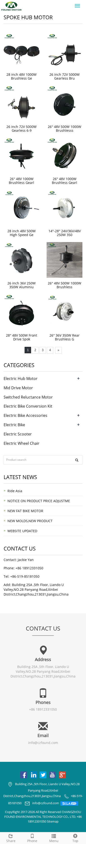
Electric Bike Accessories (25, 415)
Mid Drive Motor (18, 387)
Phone (32, 841)
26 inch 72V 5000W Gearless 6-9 (21, 128)
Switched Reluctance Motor (28, 397)
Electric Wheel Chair (21, 443)
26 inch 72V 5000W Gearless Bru (64, 76)
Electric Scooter (18, 434)
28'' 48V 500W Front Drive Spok (21, 337)
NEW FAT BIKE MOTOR (25, 511)
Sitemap (53, 821)
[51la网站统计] (69, 803)
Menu (54, 841)
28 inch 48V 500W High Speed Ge (21, 233)
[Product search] (76, 460)
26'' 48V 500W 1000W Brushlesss (64, 128)
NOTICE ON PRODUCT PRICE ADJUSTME (38, 501)
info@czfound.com (43, 742)
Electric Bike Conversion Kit (28, 406)
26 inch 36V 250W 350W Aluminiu (21, 285)
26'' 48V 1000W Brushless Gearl (21, 181)
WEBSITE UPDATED (22, 531)
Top (75, 841)
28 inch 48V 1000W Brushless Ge (21, 76)
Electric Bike (14, 424)
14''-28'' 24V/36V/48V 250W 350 (64, 233)
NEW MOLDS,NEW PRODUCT (30, 521)
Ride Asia (14, 491)
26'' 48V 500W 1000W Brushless (64, 285)
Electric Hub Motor (21, 378)
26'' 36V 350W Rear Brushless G (64, 337)
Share (11, 841)
